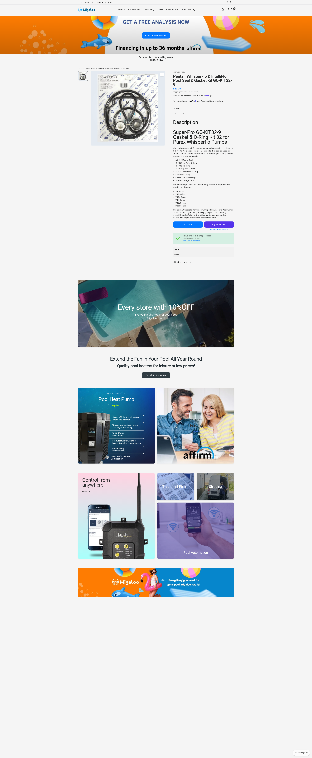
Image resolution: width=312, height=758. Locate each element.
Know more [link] (87, 491)
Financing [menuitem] (149, 9)
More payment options (219, 229)
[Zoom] (162, 74)
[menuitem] (81, 2)
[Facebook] (227, 2)
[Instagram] (230, 2)
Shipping (176, 92)
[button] (203, 249)
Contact (111, 2)
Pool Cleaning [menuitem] (188, 9)
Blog (93, 2)
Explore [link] (115, 406)
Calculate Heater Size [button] (155, 35)
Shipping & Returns (182, 262)
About (87, 2)
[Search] (222, 9)
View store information (191, 241)
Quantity (176, 109)
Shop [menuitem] (120, 9)
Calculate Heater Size (156, 375)
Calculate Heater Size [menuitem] (168, 9)
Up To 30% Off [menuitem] (134, 9)
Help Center (102, 2)
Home (80, 2)
